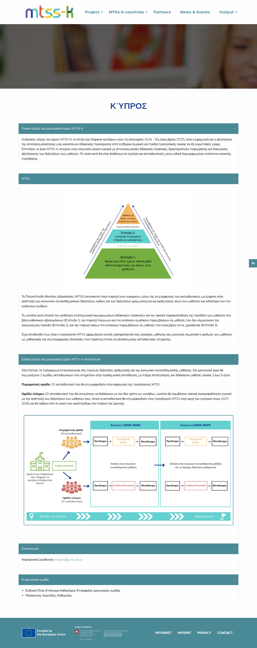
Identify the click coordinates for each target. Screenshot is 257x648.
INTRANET (163, 633)
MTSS (26, 178)
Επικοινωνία (30, 548)
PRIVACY (204, 633)
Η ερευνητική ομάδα (35, 579)
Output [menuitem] (226, 12)
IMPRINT (184, 633)
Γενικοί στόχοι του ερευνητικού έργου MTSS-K (52, 128)
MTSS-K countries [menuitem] (126, 12)
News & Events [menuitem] (195, 12)
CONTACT (225, 633)
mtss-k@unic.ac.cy (69, 559)
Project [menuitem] (92, 12)
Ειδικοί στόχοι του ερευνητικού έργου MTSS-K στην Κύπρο (61, 359)
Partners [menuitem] (162, 12)
